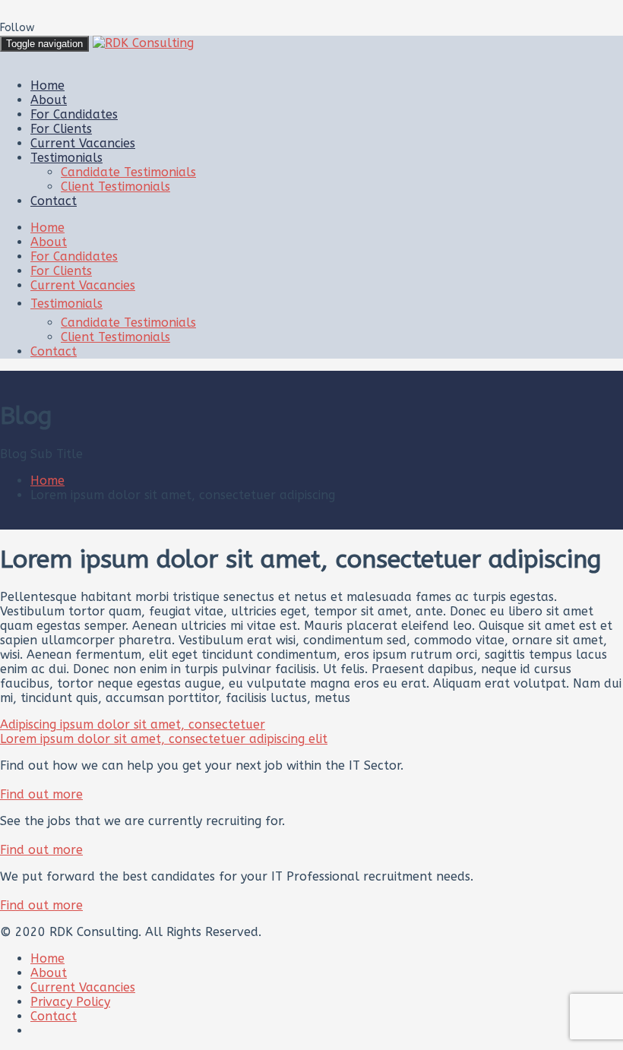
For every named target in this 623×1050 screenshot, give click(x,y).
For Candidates (74, 114)
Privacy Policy (70, 1002)
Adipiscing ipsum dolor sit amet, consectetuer (132, 724)
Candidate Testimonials (128, 172)
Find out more (41, 794)
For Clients (61, 129)
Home (47, 85)
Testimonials (66, 157)
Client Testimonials (115, 186)
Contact (53, 201)
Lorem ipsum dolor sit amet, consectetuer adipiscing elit (163, 739)
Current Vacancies (82, 143)
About (48, 100)
